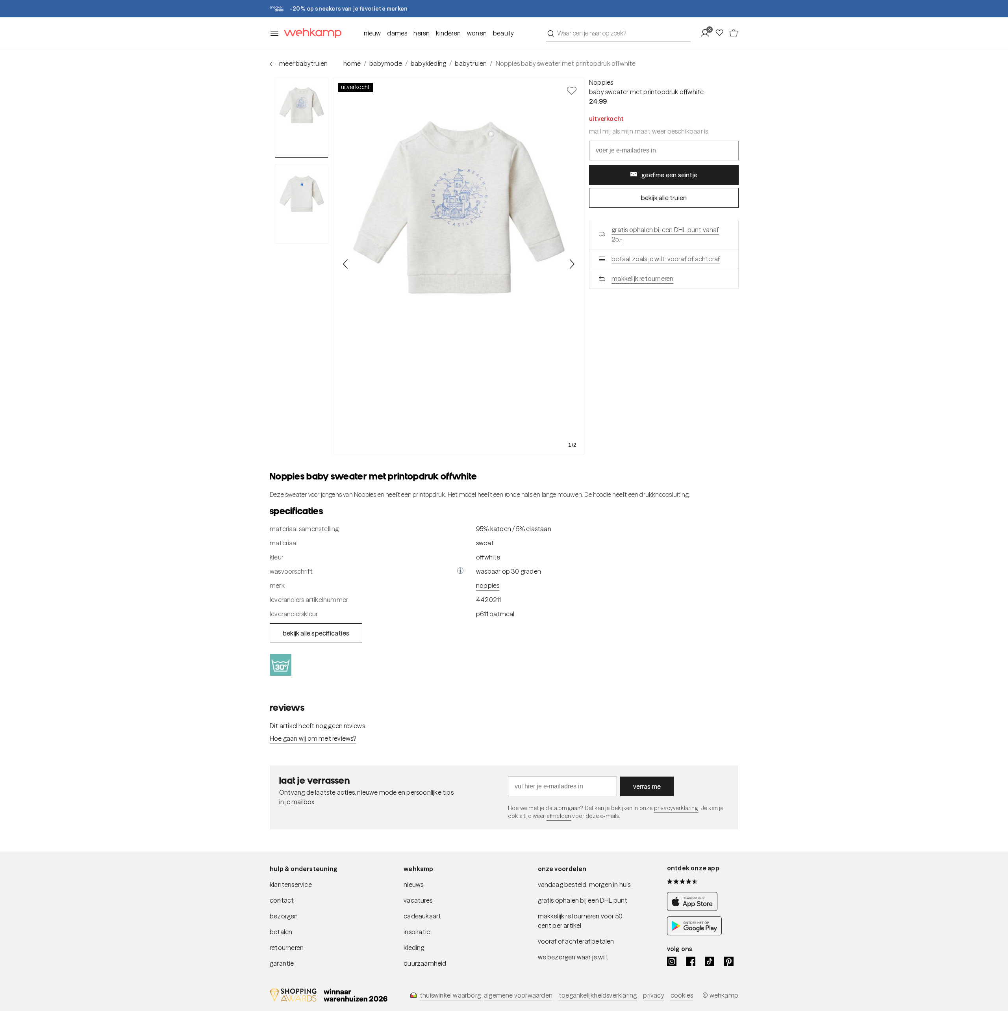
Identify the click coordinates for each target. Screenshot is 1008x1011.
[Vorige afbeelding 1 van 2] (346, 264)
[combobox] (618, 33)
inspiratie (417, 932)
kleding (414, 948)
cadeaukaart (422, 916)
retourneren (287, 948)
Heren (421, 33)
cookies (682, 995)
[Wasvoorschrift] (460, 571)
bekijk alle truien (664, 198)
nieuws (413, 884)
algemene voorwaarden (518, 995)
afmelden (559, 816)
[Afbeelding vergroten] (458, 266)
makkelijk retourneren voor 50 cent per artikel (580, 920)
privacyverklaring (676, 808)
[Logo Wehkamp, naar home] (310, 33)
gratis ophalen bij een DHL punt (583, 900)
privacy (653, 995)
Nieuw (372, 33)
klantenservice (291, 884)
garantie (282, 963)
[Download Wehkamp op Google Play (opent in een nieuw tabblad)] (694, 933)
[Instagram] (671, 961)
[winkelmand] (733, 33)
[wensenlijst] (722, 33)
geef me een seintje (669, 175)
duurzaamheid (425, 963)
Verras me (647, 786)
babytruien (471, 63)
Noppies (601, 82)
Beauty (503, 33)
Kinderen (448, 33)
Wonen (477, 33)
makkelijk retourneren (642, 278)
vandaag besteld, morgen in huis (584, 884)
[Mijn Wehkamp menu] (707, 33)
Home (352, 63)
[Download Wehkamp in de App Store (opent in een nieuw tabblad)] (694, 909)
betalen (281, 932)
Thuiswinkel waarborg (450, 995)
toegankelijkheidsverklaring (598, 995)
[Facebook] (690, 961)
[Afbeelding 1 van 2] (301, 118)
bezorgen (284, 916)
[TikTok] (709, 961)
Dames (397, 33)
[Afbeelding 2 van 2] (301, 203)
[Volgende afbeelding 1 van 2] (572, 264)
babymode (385, 63)
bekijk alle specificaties (316, 633)
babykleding (428, 63)
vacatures (418, 900)
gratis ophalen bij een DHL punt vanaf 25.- (665, 234)
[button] (460, 571)
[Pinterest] (729, 961)
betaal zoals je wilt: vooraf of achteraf (665, 259)
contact (282, 900)
